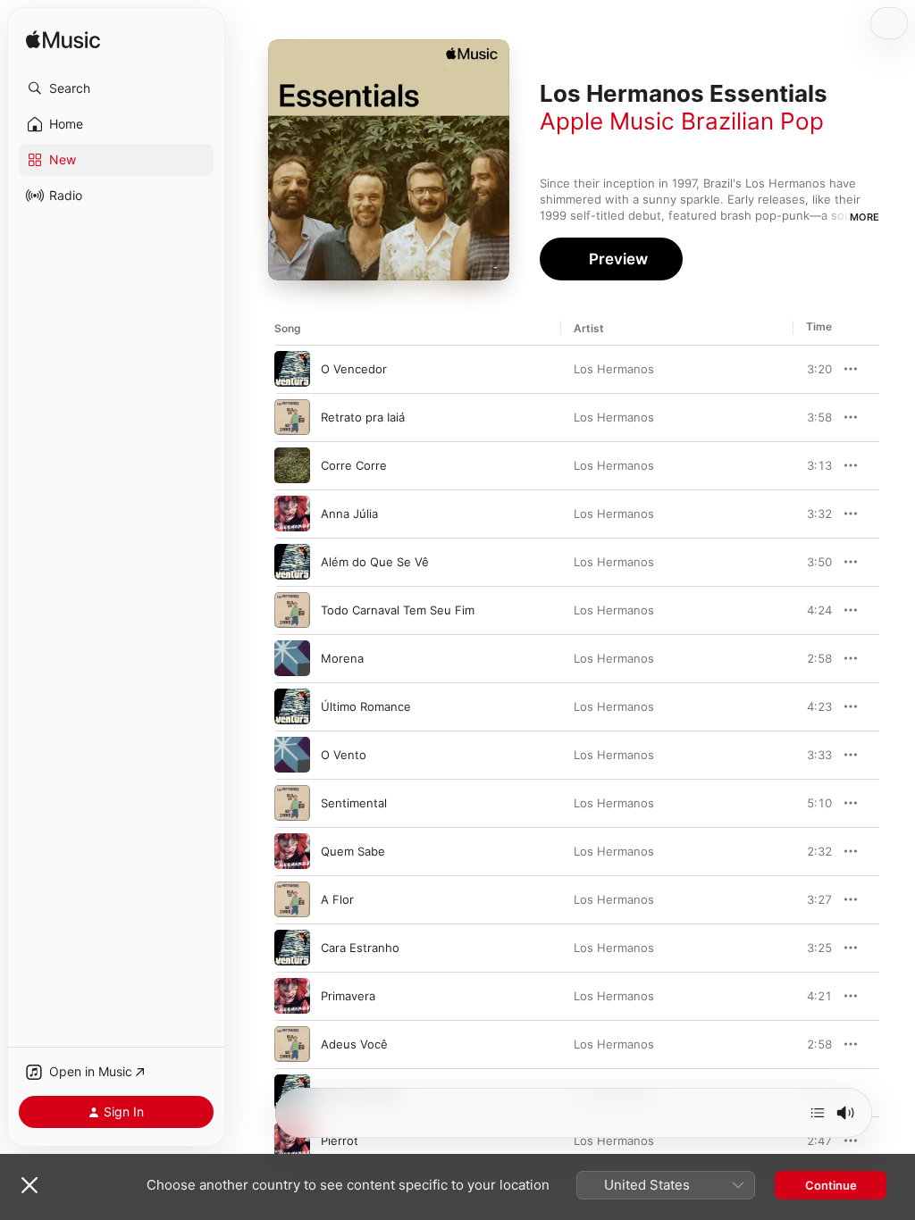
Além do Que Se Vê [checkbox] (375, 562)
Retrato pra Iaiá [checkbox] (363, 417)
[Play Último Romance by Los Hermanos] (292, 706)
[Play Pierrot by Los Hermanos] (292, 1140)
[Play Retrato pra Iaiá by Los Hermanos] (292, 417)
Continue (831, 1185)
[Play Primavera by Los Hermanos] (292, 996)
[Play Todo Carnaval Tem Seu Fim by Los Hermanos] (292, 610)
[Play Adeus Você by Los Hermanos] (292, 1044)
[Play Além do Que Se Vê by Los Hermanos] (292, 562)
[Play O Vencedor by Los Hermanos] (292, 369)
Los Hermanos (614, 369)
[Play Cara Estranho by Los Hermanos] (292, 947)
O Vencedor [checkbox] (354, 369)
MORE (864, 217)
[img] (63, 40)
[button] (116, 88)
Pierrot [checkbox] (339, 1140)
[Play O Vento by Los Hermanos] (292, 755)
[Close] (29, 1185)
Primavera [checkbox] (348, 996)
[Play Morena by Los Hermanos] (292, 658)
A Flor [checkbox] (337, 899)
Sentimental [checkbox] (354, 803)
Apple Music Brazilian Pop (682, 121)
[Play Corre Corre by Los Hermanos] (292, 465)
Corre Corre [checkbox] (354, 465)
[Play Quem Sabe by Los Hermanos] (292, 851)
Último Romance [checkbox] (366, 706)
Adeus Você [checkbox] (354, 1044)
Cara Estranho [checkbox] (360, 947)
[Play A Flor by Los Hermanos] (292, 899)
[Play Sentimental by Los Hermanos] (292, 803)
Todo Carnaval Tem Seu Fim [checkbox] (397, 610)
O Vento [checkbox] (343, 755)
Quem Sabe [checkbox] (353, 851)
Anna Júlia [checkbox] (349, 513)
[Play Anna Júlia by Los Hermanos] (292, 513)
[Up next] (817, 1112)
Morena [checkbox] (342, 658)
